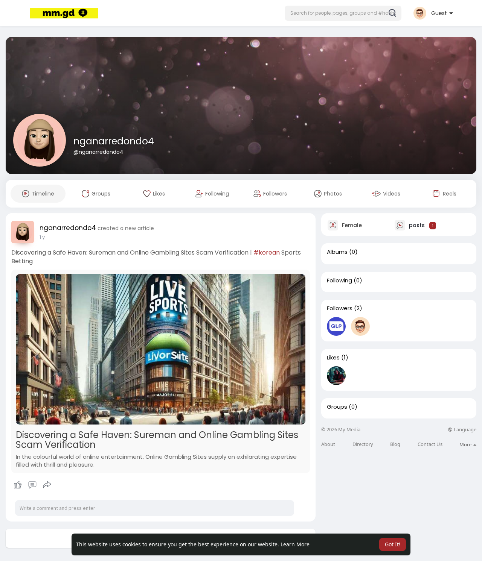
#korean (266, 252)
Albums (337, 252)
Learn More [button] (295, 544)
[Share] (47, 485)
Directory (362, 444)
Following (339, 280)
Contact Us (430, 444)
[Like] (32, 485)
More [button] (466, 444)
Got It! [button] (392, 544)
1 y (42, 237)
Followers (339, 308)
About (328, 444)
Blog (395, 444)
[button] (343, 13)
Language (464, 429)
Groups (337, 407)
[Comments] (32, 485)
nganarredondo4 (113, 141)
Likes (333, 358)
